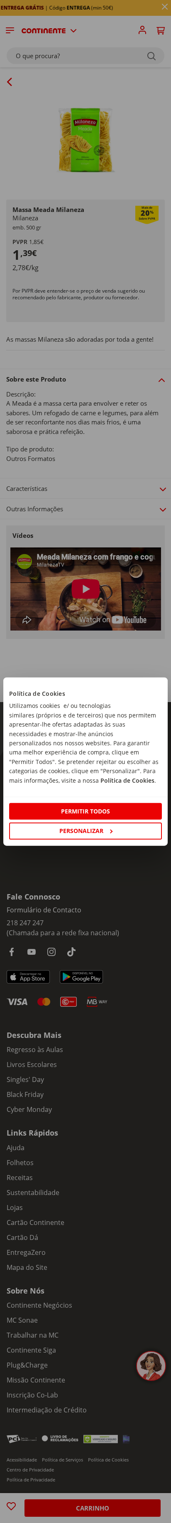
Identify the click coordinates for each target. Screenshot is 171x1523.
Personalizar (81, 831)
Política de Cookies (127, 780)
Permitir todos (85, 811)
